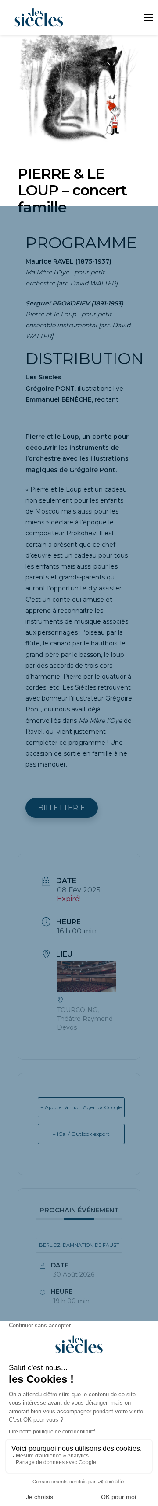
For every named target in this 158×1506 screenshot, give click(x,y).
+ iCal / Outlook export (81, 1134)
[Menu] (148, 17)
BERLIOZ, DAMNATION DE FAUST (79, 1245)
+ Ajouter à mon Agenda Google (81, 1107)
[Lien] (38, 17)
